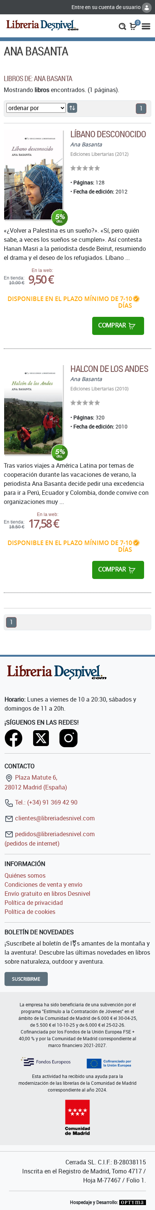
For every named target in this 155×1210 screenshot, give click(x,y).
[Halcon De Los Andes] (33, 409)
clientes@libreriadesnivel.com (54, 818)
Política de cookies (30, 912)
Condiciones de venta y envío (43, 884)
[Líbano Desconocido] (33, 174)
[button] (122, 25)
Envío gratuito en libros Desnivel (47, 893)
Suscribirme (26, 979)
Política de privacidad (34, 902)
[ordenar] (72, 108)
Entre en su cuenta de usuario (106, 7)
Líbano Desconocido (108, 134)
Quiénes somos (25, 875)
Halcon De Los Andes (109, 368)
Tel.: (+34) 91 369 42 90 (46, 802)
